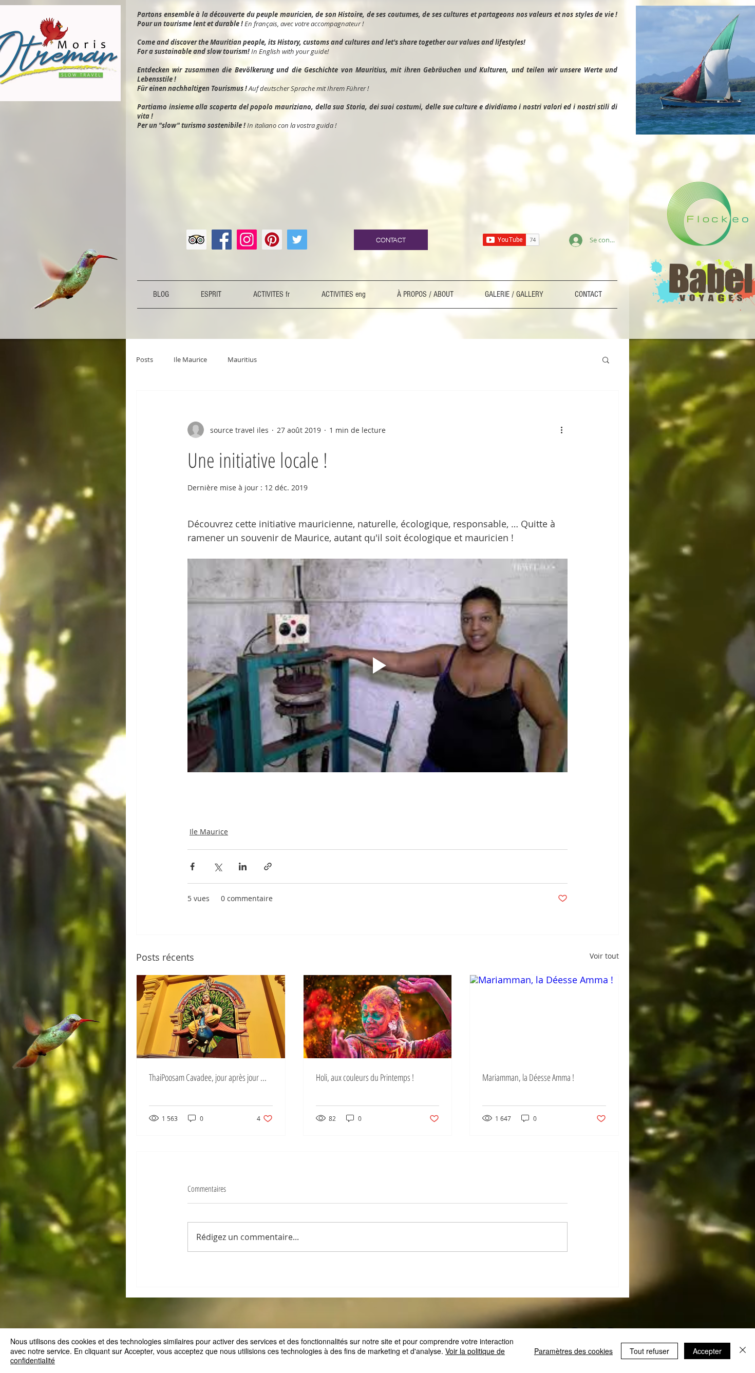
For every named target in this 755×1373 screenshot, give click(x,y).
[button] (606, 359)
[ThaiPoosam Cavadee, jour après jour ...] (211, 1016)
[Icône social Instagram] (247, 240)
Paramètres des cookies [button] (573, 1351)
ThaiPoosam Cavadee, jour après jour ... (208, 1077)
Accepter (707, 1351)
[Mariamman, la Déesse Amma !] (544, 1016)
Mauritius (242, 359)
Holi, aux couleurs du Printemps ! (365, 1077)
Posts (144, 359)
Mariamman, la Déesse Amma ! (528, 1077)
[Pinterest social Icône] (272, 240)
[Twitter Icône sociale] (297, 240)
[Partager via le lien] (268, 866)
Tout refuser (649, 1351)
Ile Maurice (190, 359)
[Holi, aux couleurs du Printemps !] (378, 1016)
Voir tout (604, 956)
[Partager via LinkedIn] (243, 866)
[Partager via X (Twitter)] (217, 866)
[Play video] (377, 665)
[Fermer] (743, 1351)
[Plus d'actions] (561, 430)
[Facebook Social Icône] (222, 240)
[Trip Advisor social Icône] (196, 240)
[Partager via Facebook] (192, 866)
